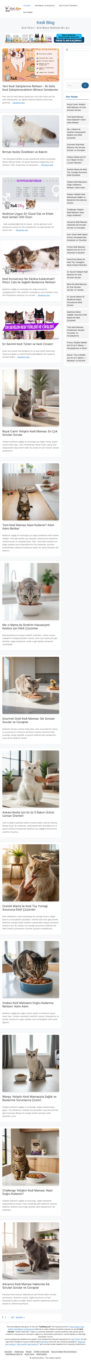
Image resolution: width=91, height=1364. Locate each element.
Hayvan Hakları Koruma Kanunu (64, 1352)
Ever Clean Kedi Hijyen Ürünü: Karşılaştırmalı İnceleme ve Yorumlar (77, 237)
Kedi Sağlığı (28, 12)
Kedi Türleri (75, 1339)
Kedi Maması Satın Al (14, 1354)
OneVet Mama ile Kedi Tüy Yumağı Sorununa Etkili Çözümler (25, 907)
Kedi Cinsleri (75, 1327)
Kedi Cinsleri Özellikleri (68, 5)
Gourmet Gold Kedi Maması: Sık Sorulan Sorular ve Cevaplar (28, 720)
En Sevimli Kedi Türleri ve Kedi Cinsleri (27, 344)
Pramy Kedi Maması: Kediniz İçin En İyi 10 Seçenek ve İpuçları (76, 250)
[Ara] (85, 85)
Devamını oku (19, 103)
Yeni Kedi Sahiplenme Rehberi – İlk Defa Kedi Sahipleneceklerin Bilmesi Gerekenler (30, 87)
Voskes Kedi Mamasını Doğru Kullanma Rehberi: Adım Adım (27, 1004)
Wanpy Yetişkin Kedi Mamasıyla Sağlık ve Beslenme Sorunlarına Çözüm (29, 1098)
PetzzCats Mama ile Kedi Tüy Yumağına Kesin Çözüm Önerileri (77, 262)
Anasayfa (26, 5)
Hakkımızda (19, 1352)
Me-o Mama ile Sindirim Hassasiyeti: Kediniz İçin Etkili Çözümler (26, 626)
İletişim (29, 1352)
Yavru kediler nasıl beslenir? (28, 1344)
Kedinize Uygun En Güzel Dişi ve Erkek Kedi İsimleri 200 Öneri (27, 215)
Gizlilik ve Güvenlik (41, 1352)
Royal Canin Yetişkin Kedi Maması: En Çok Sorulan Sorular (30, 433)
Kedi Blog (45, 1342)
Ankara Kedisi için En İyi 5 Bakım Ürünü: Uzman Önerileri (28, 814)
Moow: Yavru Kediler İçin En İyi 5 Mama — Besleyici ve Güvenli (76, 358)
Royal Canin (29, 1354)
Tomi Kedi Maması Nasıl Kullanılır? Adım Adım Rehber (28, 526)
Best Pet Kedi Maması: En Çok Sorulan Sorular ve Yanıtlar (77, 287)
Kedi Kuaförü (42, 1354)
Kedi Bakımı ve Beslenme (45, 5)
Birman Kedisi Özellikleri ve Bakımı (24, 152)
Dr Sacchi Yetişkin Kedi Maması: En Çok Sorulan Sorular (77, 275)
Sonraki (20, 1317)
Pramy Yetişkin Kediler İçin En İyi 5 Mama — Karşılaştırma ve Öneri (77, 345)
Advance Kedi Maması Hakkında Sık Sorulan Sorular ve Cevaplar (26, 1285)
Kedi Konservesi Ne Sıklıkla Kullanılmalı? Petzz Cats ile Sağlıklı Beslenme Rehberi (28, 280)
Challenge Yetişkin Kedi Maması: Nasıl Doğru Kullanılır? (27, 1192)
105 (13, 1317)
